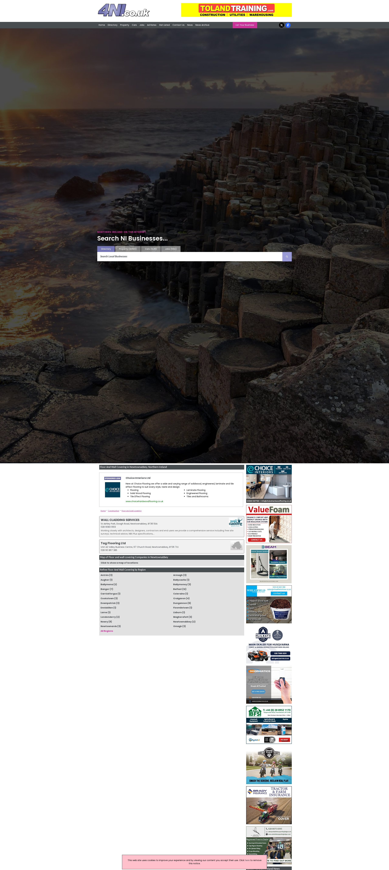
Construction (113, 511)
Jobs (141, 24)
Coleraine (179, 593)
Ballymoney (180, 584)
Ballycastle (179, 579)
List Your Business (245, 24)
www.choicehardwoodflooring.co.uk (144, 501)
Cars (134, 24)
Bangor (105, 589)
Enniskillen (107, 607)
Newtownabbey (182, 621)
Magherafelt (180, 616)
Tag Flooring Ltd (113, 543)
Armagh (178, 575)
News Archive (202, 24)
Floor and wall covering (131, 511)
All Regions (107, 630)
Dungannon (180, 603)
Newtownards (109, 626)
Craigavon (179, 598)
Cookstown (107, 598)
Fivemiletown (181, 607)
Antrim (105, 575)
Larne (104, 612)
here (247, 860)
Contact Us (178, 24)
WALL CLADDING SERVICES (120, 520)
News (190, 24)
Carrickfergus (109, 593)
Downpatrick (108, 603)
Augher (105, 579)
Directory (112, 24)
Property (124, 24)
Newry (104, 621)
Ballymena (107, 584)
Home (102, 24)
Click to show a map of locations (119, 562)
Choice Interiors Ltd (138, 478)
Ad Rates (151, 24)
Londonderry (108, 616)
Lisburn (177, 612)
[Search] (287, 256)
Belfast (177, 589)
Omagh (177, 626)
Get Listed (164, 24)
